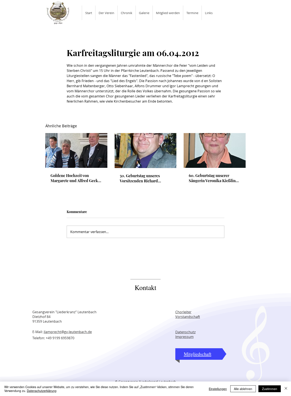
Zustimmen (269, 389)
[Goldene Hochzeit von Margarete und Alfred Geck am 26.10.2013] (76, 150)
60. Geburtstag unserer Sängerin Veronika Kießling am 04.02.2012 (213, 178)
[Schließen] (285, 389)
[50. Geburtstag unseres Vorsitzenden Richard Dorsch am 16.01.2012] (146, 150)
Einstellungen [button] (218, 389)
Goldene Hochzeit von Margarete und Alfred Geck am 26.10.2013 (74, 178)
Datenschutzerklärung (41, 391)
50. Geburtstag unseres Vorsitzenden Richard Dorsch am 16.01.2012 (140, 178)
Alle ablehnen (243, 389)
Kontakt (145, 287)
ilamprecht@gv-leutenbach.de (68, 331)
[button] (106, 13)
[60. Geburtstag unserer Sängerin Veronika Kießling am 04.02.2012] (215, 150)
